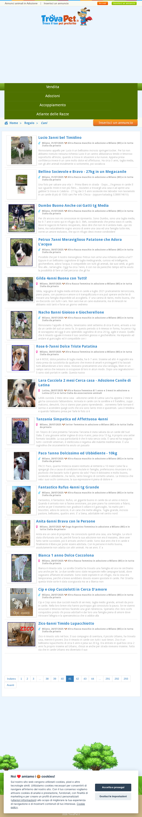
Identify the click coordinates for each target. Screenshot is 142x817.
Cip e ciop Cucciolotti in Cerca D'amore (72, 589)
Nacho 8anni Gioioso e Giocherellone (71, 312)
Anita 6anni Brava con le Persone (65, 521)
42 (77, 678)
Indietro (11, 678)
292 (117, 678)
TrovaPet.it (74, 814)
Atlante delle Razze (52, 114)
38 (47, 678)
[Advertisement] (71, 55)
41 (71, 678)
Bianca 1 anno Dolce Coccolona (66, 555)
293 (126, 678)
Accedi (102, 3)
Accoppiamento (53, 105)
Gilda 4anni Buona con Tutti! (61, 278)
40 (62, 678)
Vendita (52, 87)
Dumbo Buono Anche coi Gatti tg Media (73, 205)
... (40, 678)
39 (54, 678)
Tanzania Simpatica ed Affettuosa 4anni (72, 419)
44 (92, 678)
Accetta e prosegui (113, 787)
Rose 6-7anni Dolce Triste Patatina (66, 346)
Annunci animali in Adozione (21, 3)
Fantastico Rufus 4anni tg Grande (68, 487)
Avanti (10, 685)
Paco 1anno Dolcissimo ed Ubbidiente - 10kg (77, 453)
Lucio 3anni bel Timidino (60, 137)
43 (85, 678)
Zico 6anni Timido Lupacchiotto (66, 623)
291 (108, 678)
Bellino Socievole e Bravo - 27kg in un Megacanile (82, 171)
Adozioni (52, 96)
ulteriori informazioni (24, 800)
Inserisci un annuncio (56, 3)
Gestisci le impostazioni (113, 796)
